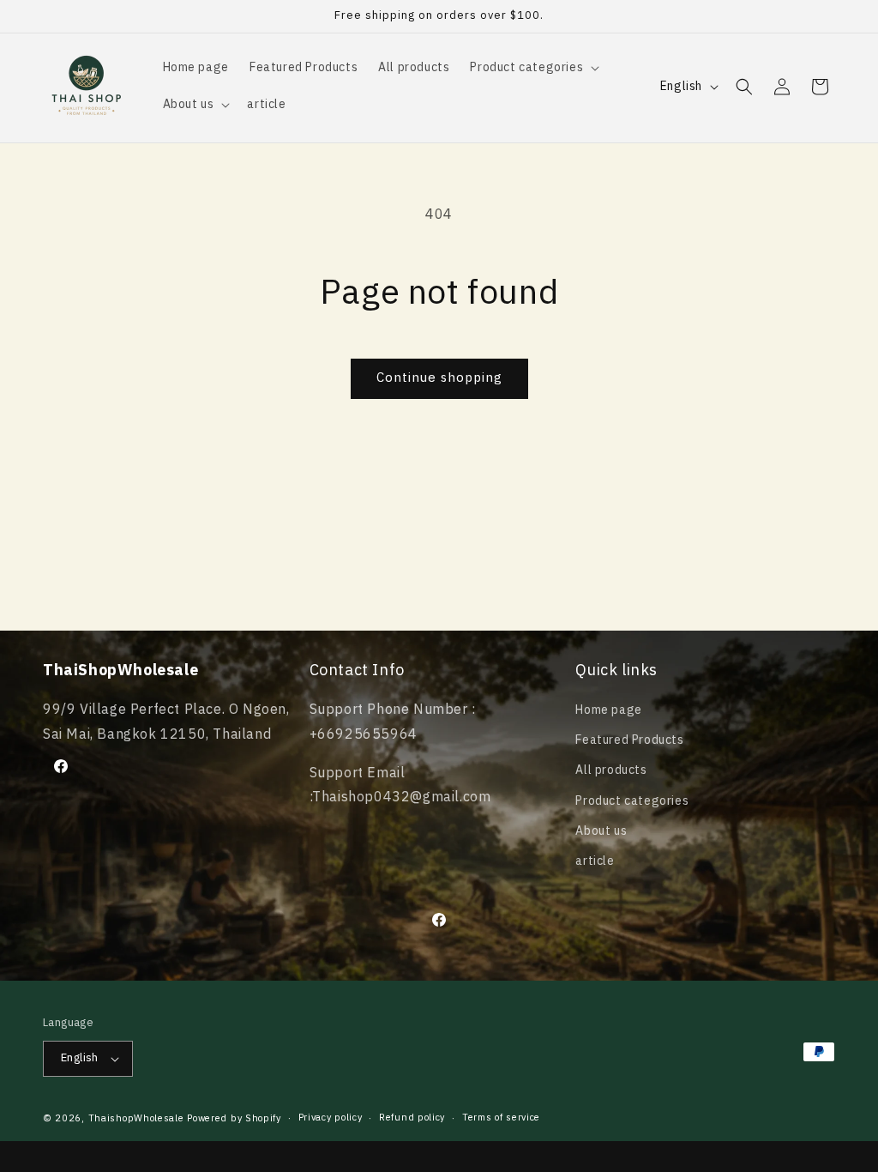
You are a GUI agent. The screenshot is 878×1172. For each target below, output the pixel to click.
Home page (608, 710)
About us (601, 831)
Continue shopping (439, 378)
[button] (533, 68)
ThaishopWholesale (136, 1119)
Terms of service (501, 1118)
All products (610, 770)
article (594, 861)
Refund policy (412, 1118)
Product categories (632, 801)
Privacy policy (330, 1118)
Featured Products (629, 740)
